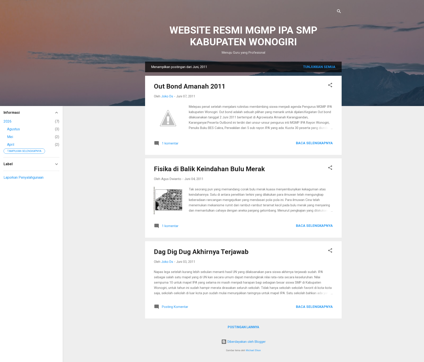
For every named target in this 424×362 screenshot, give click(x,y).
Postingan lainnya (243, 327)
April (10, 144)
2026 (7, 121)
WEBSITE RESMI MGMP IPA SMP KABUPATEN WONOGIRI (243, 36)
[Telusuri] (339, 12)
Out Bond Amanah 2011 (189, 86)
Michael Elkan (253, 350)
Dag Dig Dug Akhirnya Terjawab (201, 252)
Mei (10, 137)
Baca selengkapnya (314, 143)
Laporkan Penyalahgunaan (24, 177)
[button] (330, 85)
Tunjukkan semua (319, 67)
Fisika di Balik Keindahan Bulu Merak (209, 169)
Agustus (13, 129)
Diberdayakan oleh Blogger (246, 342)
